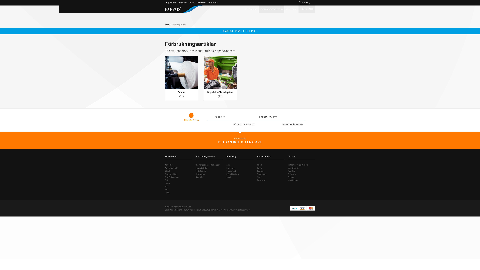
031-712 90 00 (213, 3)
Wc (166, 189)
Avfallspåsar (200, 174)
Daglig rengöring (170, 174)
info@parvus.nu (244, 210)
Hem (167, 25)
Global (259, 165)
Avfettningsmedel (171, 168)
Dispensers (230, 168)
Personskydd (231, 171)
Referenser (182, 3)
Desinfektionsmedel (172, 177)
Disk (166, 180)
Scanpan (260, 171)
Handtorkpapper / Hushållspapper (208, 165)
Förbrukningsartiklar (271, 9)
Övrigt (167, 193)
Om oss (191, 3)
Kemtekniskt (251, 9)
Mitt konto (304, 3)
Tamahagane (261, 174)
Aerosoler (168, 165)
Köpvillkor (291, 171)
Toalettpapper (201, 171)
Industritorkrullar (202, 168)
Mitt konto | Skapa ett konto (298, 165)
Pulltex (259, 168)
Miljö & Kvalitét (171, 3)
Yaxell (259, 177)
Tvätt (167, 186)
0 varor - (307, 9)
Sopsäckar (199, 177)
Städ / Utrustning (232, 174)
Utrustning (291, 9)
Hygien (167, 183)
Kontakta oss (201, 3)
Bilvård (167, 171)
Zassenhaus (261, 180)
